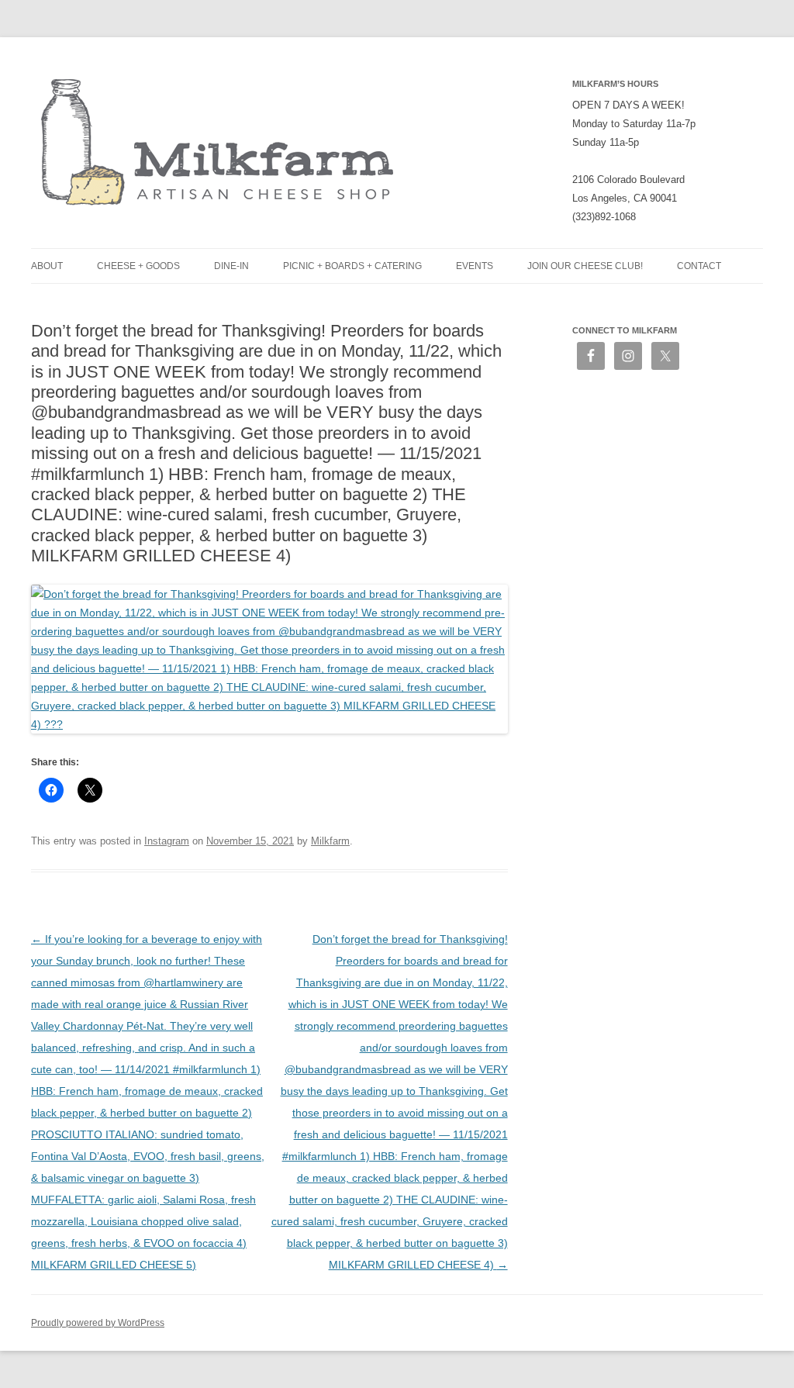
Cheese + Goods (138, 266)
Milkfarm (330, 841)
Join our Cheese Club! (585, 266)
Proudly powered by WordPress (97, 1322)
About (47, 266)
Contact (699, 266)
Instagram (166, 841)
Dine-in (231, 266)
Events (474, 266)
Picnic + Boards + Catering (352, 266)
